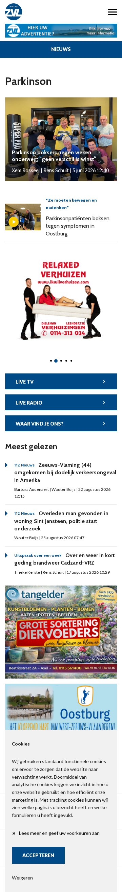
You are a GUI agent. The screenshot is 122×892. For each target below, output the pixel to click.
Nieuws (61, 49)
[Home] (30, 11)
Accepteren (38, 855)
